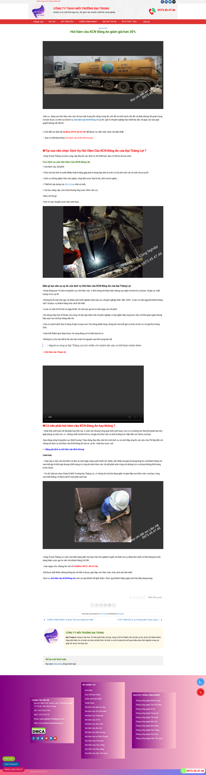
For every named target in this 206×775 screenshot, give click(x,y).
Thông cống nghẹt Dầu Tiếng (147, 730)
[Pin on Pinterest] (105, 605)
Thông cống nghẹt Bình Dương (148, 700)
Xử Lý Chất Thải (129, 22)
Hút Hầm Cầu (67, 22)
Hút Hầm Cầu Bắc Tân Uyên (96, 753)
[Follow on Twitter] (170, 2)
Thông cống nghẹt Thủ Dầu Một (149, 705)
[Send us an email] (174, 2)
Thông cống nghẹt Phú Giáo (147, 734)
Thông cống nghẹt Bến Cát (146, 721)
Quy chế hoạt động (92, 694)
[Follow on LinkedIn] (51, 738)
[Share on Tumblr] (114, 605)
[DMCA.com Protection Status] (38, 730)
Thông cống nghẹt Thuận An (147, 713)
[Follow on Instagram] (166, 2)
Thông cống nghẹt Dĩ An (145, 709)
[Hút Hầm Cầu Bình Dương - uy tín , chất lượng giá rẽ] (40, 11)
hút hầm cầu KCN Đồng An (86, 120)
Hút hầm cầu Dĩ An (92, 720)
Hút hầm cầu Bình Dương (95, 707)
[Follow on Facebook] (162, 2)
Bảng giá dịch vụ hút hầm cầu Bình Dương (64, 449)
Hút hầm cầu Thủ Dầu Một (95, 711)
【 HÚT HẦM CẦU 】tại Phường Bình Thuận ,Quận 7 (138, 620)
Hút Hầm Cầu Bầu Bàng (94, 749)
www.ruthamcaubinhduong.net (51, 723)
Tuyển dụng (89, 703)
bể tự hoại (69, 184)
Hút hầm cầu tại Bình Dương (96, 736)
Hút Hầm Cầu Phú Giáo (94, 741)
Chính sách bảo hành (93, 699)
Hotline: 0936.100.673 (13, 769)
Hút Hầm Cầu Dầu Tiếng (95, 745)
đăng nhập (57, 664)
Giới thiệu (88, 690)
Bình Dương (103, 28)
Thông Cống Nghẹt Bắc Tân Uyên (149, 738)
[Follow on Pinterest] (47, 738)
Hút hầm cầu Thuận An (94, 715)
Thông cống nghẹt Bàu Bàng (147, 726)
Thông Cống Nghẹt (88, 22)
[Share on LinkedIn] (109, 605)
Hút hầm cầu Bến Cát (93, 728)
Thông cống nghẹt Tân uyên (147, 717)
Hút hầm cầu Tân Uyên (94, 724)
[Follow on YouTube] (55, 738)
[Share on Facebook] (92, 605)
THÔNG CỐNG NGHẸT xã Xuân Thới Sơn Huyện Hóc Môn (69, 620)
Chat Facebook (11, 764)
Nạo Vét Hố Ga (109, 22)
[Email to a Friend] (101, 605)
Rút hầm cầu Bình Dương (95, 732)
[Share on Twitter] (97, 605)
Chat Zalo (9, 759)
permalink (120, 614)
